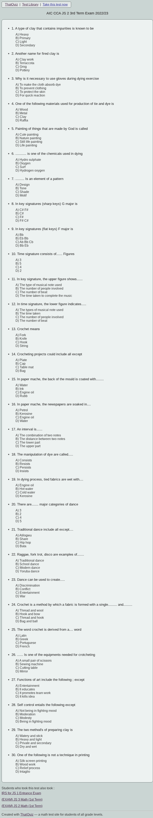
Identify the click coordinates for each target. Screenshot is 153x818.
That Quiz (26, 814)
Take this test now (55, 4)
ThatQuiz (11, 4)
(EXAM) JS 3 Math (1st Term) (22, 799)
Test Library (30, 4)
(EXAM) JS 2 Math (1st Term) (22, 806)
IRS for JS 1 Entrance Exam (21, 793)
